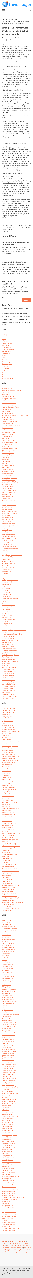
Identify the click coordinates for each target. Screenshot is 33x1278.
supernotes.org (7, 578)
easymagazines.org (8, 611)
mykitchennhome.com (9, 864)
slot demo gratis (7, 364)
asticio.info (5, 590)
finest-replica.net (7, 1124)
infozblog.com (6, 819)
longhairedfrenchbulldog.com (11, 482)
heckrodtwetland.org (9, 844)
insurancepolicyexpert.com (11, 756)
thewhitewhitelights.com (10, 839)
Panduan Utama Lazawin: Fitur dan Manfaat (14, 313)
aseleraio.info (6, 588)
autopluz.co (5, 735)
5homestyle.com (7, 910)
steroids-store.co (7, 827)
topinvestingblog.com (9, 762)
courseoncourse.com (9, 405)
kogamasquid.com (8, 900)
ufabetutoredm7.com (8, 688)
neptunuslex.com (7, 721)
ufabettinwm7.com (8, 676)
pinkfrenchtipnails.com (9, 513)
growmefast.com (7, 544)
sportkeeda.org (7, 603)
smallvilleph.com (7, 785)
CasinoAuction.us (7, 860)
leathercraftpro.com (8, 617)
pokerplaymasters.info (9, 403)
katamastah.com (7, 584)
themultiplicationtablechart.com (12, 902)
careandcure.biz (7, 607)
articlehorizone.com (8, 1026)
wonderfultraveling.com (10, 802)
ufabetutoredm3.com (9, 686)
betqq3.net (5, 856)
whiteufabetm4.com (8, 1081)
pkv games (5, 368)
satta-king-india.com (9, 1022)
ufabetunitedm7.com (8, 682)
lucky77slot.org (6, 542)
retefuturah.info (7, 1097)
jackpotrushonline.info (9, 421)
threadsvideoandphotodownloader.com (15, 415)
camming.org (6, 933)
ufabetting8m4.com (8, 1062)
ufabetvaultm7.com (8, 1068)
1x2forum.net (6, 922)
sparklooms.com (7, 653)
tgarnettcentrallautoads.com (11, 731)
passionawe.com (7, 628)
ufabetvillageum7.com (9, 1070)
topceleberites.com (8, 1060)
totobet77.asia (6, 663)
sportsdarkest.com (8, 496)
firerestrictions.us (8, 812)
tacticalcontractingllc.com (10, 655)
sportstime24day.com (9, 507)
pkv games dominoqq (9, 378)
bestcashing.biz (7, 810)
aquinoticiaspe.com (8, 480)
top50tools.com (7, 764)
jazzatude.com (6, 773)
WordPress (5, 1275)
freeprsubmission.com (9, 1143)
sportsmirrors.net (7, 519)
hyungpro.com (6, 503)
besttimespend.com (8, 605)
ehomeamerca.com (8, 995)
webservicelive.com (8, 1230)
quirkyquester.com (8, 638)
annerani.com (6, 771)
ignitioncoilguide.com (9, 1222)
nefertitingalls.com (8, 947)
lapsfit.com (5, 1043)
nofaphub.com (6, 945)
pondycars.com (7, 1156)
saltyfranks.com (7, 769)
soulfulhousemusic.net (9, 651)
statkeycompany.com (8, 758)
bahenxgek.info (7, 411)
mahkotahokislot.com (9, 546)
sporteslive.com (7, 509)
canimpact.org (6, 877)
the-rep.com (6, 767)
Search (4, 297)
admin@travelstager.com (10, 40)
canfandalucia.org (7, 1170)
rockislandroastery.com (9, 1214)
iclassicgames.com (8, 469)
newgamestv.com (7, 515)
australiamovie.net (8, 712)
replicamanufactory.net (9, 1051)
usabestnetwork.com (8, 440)
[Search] (30, 11)
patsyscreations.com (8, 949)
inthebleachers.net (8, 892)
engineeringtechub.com (10, 526)
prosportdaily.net (7, 1128)
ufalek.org (5, 551)
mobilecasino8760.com (9, 854)
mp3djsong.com (7, 717)
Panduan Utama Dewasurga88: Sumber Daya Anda (16, 316)
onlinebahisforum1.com (9, 928)
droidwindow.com (8, 1141)
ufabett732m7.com (7, 1137)
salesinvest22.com (8, 1131)
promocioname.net (8, 804)
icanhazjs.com (6, 875)
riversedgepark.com (8, 939)
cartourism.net (7, 881)
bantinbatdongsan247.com (10, 407)
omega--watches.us (8, 727)
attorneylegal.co (7, 530)
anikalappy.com (7, 1083)
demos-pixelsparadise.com (10, 742)
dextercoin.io (6, 906)
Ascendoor (13, 1273)
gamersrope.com (7, 428)
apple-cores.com (7, 883)
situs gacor (5, 345)
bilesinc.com (6, 779)
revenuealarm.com (8, 1218)
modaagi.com (6, 783)
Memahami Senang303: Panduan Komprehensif (15, 319)
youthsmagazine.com (9, 492)
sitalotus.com (6, 576)
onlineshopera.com (8, 964)
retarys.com (6, 446)
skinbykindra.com (7, 1205)
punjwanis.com (7, 388)
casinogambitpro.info (9, 401)
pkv (3, 372)
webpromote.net (7, 825)
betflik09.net (6, 958)
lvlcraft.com (5, 1012)
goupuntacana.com (8, 937)
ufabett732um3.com (8, 1108)
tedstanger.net (6, 1106)
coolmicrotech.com (8, 1183)
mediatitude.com (7, 744)
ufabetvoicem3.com (8, 1072)
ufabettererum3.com (8, 669)
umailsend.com (7, 444)
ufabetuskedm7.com (8, 684)
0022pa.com (6, 775)
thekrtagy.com (6, 1178)
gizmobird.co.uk (7, 714)
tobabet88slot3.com (8, 659)
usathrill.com (6, 1166)
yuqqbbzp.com (6, 1028)
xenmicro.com (6, 962)
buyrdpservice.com (8, 455)
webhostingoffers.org (9, 991)
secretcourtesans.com (9, 926)
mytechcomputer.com (9, 1224)
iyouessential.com (7, 978)
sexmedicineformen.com (10, 640)
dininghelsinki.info (8, 1085)
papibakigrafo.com (8, 873)
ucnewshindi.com (8, 424)
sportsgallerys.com (8, 517)
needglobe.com (7, 623)
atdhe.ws (5, 842)
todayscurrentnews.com (10, 661)
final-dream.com (7, 1122)
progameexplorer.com (9, 1212)
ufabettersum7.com (8, 673)
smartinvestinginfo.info (9, 1099)
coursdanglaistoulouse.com (11, 719)
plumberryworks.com (9, 632)
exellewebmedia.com (8, 430)
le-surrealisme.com (8, 752)
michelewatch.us (7, 725)
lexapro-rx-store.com (9, 894)
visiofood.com (6, 1139)
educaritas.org (6, 953)
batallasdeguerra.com (9, 789)
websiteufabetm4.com (9, 1078)
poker (4, 339)
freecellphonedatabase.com (11, 426)
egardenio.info (6, 592)
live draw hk (6, 353)
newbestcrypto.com (8, 465)
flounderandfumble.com (10, 1093)
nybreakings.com (7, 1174)
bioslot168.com (6, 1226)
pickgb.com (5, 565)
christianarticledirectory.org (11, 908)
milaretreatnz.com (8, 781)
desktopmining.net (8, 889)
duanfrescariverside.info (10, 1087)
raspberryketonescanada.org (11, 1162)
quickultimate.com (8, 636)
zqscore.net (5, 586)
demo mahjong (6, 347)
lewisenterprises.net (8, 968)
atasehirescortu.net (8, 523)
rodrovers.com (6, 1018)
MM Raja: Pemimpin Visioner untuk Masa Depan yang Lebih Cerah (16, 283)
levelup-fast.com (7, 1045)
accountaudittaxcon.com (10, 598)
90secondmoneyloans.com (10, 1014)
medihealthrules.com (9, 1164)
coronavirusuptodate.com (10, 1033)
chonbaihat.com (7, 821)
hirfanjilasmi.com (7, 613)
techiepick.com (7, 1151)
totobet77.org (6, 665)
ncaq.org (4, 960)
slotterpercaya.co (7, 644)
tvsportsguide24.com (9, 536)
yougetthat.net (6, 461)
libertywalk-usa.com (8, 710)
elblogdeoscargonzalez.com (11, 823)
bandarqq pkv (6, 1250)
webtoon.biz (6, 499)
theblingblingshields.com (10, 511)
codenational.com (7, 1210)
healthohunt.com (7, 1095)
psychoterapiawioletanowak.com (12, 634)
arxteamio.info (6, 594)
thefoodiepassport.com (9, 869)
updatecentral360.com (9, 582)
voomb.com (5, 532)
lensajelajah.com (7, 956)
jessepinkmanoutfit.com (10, 442)
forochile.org (6, 798)
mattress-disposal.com (9, 553)
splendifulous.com (8, 1056)
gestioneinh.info (7, 1126)
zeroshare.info (6, 777)
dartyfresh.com (7, 966)
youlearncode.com (8, 983)
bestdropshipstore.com (9, 1001)
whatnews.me (6, 1120)
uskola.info (5, 1110)
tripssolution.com (7, 1020)
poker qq (5, 341)
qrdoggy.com (6, 559)
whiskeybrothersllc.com (9, 696)
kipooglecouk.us (7, 862)
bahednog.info (6, 409)
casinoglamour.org (8, 904)
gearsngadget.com (8, 1039)
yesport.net (5, 457)
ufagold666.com (7, 1145)
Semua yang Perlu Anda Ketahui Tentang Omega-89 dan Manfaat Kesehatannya (14, 263)
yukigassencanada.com (9, 1024)
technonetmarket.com (9, 1103)
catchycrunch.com (8, 943)
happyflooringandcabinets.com (12, 555)
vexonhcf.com (6, 739)
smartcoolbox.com (8, 646)
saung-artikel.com (8, 471)
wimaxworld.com (7, 806)
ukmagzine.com (7, 436)
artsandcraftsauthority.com (11, 1228)
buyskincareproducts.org (10, 896)
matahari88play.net (8, 488)
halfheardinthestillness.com (11, 846)
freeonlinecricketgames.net (11, 808)
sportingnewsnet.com (9, 505)
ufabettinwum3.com (8, 678)
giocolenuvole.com (8, 976)
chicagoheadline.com (9, 931)
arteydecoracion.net (8, 829)
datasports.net (6, 521)
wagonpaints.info (7, 1112)
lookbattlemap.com (8, 453)
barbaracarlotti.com (8, 887)
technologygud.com (8, 561)
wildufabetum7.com (8, 698)
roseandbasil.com (7, 837)
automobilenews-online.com (11, 1189)
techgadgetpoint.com (9, 534)
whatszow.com (6, 993)
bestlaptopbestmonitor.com (11, 833)
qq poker (5, 1252)
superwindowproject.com (10, 871)
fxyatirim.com (6, 985)
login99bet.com (7, 924)
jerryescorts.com (7, 528)
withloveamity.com (8, 981)
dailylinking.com (7, 972)
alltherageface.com (8, 1208)
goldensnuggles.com (8, 451)
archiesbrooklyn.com (8, 814)
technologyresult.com (9, 989)
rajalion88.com (6, 935)
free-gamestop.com (8, 432)
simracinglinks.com (8, 748)
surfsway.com (6, 1006)
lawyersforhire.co (7, 484)
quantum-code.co (8, 1118)
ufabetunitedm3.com (8, 680)
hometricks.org (7, 615)
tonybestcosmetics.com (9, 1199)
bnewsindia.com (7, 1149)
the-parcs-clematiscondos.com (12, 390)
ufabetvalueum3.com (8, 1066)
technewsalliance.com (9, 1101)
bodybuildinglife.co (8, 557)
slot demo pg (6, 362)
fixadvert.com (6, 733)
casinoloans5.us (7, 858)
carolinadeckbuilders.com (10, 760)
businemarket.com (8, 486)
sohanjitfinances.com (9, 648)
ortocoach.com (7, 626)
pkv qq (4, 337)
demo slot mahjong (8, 349)
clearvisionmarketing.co (10, 1116)
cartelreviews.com (8, 1003)
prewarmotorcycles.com (10, 746)
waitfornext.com (7, 1114)
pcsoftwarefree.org (8, 970)
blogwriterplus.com (8, 396)
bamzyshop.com (7, 1153)
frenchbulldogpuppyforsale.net (12, 898)
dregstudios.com (7, 792)
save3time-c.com (7, 737)
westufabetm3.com (8, 694)
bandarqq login (7, 351)
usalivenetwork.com (8, 419)
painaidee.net (6, 494)
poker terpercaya (22, 1252)
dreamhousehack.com (9, 1185)
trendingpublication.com (10, 667)
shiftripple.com (7, 642)
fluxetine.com (6, 852)
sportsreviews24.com (9, 538)
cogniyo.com (6, 609)
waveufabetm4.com (8, 1074)
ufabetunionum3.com (9, 1064)
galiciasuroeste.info (8, 787)
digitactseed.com (7, 1010)
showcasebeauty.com (9, 754)
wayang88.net (6, 1076)
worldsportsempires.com (10, 580)
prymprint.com (7, 601)
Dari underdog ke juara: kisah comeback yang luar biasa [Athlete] (15, 243)
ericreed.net (6, 850)
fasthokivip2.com (7, 474)
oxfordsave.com (7, 467)
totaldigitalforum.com (9, 1193)
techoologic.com (7, 1160)
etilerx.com (5, 1089)
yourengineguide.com (9, 1172)
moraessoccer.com (8, 796)
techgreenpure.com (8, 999)
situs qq (4, 335)
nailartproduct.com (8, 1008)
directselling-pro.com (9, 1216)
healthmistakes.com (8, 567)
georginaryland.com (8, 835)
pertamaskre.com (7, 413)
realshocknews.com (8, 563)
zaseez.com (5, 941)
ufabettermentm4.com (9, 671)
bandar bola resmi (7, 343)
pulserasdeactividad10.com (11, 885)
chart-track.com (7, 800)
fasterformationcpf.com (9, 449)
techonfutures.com (8, 1158)
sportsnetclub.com (8, 463)
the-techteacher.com (9, 1187)
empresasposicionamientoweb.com (13, 1197)
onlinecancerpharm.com (10, 548)
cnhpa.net (5, 573)
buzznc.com (6, 1201)
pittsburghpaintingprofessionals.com (14, 630)
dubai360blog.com (8, 540)
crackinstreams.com (8, 1035)
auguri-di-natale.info (9, 723)
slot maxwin (27, 1245)
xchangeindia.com (8, 1181)
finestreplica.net (7, 1091)
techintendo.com (7, 997)
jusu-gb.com (6, 392)
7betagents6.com (7, 1031)
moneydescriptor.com (9, 490)
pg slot (4, 355)
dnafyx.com (5, 974)
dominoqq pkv (13, 1241)
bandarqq (5, 366)
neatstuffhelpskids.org (9, 794)
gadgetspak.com (7, 1037)
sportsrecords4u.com (9, 1058)
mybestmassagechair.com (10, 848)
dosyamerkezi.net (7, 750)
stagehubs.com (7, 920)
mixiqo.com (5, 621)
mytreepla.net (6, 1047)
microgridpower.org (8, 619)
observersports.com (8, 476)
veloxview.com (6, 692)
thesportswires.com (8, 501)
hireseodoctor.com (8, 1041)
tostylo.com (5, 459)
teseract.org (6, 1133)
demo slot (5, 357)
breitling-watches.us (8, 729)
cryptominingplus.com (9, 478)
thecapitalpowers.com (9, 657)
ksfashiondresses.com (9, 569)
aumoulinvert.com (8, 867)
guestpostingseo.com (9, 399)
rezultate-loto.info (8, 1053)
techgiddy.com (7, 417)
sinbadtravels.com (8, 434)
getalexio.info (6, 596)
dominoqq (22, 1241)
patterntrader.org (7, 571)
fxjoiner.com (6, 1203)
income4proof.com (8, 951)
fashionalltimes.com (8, 1191)
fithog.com (5, 831)
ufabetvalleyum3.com (9, 690)
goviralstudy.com (7, 879)
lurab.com (5, 1220)
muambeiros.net (7, 817)
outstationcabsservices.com (11, 1176)
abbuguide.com (7, 987)
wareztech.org (6, 438)
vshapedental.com (8, 1168)
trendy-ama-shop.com (9, 1135)
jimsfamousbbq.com (8, 708)
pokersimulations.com (9, 1049)
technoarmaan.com (8, 1195)
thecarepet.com (7, 394)
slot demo (5, 360)
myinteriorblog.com (8, 1147)
